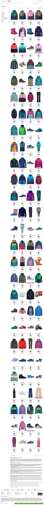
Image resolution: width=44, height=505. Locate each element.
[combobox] (37, 3)
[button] (42, 1)
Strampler (30, 472)
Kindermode (35, 464)
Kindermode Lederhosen (17, 484)
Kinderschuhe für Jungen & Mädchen (33, 484)
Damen (2, 20)
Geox (29, 476)
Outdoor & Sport (3, 13)
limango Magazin (2, 494)
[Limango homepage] (3, 1)
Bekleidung (3, 11)
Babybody (22, 472)
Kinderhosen (27, 483)
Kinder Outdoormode (23, 483)
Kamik (31, 476)
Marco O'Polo (13, 467)
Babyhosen (38, 484)
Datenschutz (8, 494)
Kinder (2, 10)
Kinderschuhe (38, 464)
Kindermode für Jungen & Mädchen (16, 483)
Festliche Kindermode (36, 483)
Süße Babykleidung (26, 484)
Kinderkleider (21, 473)
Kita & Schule (3, 14)
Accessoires (3, 15)
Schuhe (2, 12)
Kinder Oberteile (31, 483)
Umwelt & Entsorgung (17, 494)
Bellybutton (19, 471)
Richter (33, 476)
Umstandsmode (15, 471)
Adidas (28, 473)
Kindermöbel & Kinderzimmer (5, 18)
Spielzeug (3, 16)
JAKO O (11, 483)
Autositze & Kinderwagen (4, 17)
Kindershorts (22, 484)
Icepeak (42, 473)
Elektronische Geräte (4, 19)
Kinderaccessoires (12, 484)
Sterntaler (26, 473)
